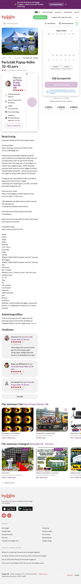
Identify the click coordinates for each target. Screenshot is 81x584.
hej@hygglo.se (43, 574)
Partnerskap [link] (46, 534)
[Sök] (77, 23)
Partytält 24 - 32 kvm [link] (41, 443)
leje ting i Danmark (17, 552)
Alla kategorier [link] (47, 537)
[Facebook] (4, 515)
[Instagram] (9, 515)
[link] (8, 17)
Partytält (17, 58)
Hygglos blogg (47, 541)
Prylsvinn (5, 537)
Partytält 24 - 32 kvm (30, 58)
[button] (66, 4)
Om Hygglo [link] (5, 528)
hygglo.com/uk (39, 563)
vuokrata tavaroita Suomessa (18, 556)
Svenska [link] (70, 575)
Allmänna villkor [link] (47, 531)
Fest (10, 58)
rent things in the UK (18, 563)
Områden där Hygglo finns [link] (10, 541)
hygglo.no (32, 559)
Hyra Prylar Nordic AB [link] (17, 83)
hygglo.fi (44, 556)
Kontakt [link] (76, 12)
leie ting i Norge (14, 559)
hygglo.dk (36, 552)
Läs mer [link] (17, 120)
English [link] (77, 575)
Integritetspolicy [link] (7, 534)
